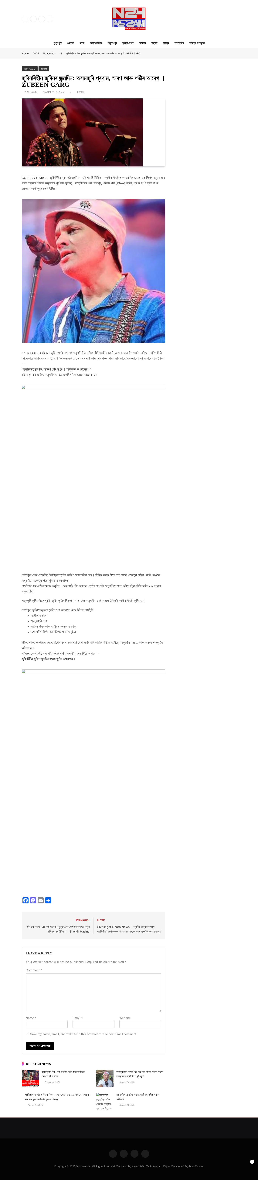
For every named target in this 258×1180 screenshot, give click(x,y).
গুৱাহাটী (70, 43)
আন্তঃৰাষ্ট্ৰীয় (96, 43)
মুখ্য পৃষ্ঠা (58, 43)
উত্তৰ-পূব (112, 43)
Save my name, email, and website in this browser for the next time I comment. (83, 1034)
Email (78, 1018)
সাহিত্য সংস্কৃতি (197, 43)
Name (31, 1018)
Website (125, 1018)
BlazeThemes (196, 1166)
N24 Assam (31, 91)
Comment (34, 970)
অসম (82, 43)
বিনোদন (142, 43)
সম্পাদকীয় (179, 43)
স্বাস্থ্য (166, 43)
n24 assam (29, 68)
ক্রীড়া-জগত (127, 43)
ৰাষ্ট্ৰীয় (154, 43)
